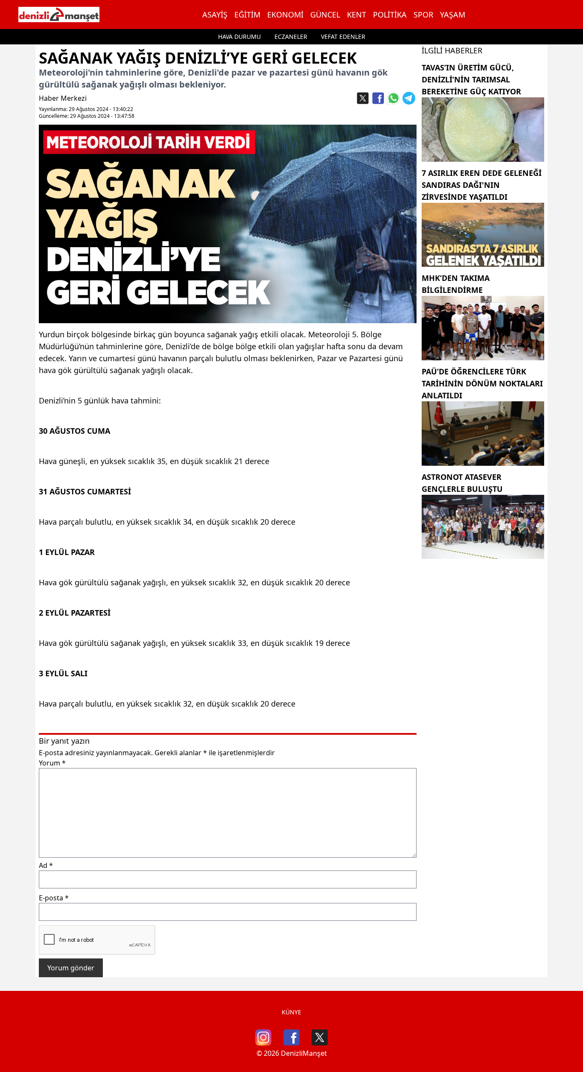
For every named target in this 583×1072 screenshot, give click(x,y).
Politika (390, 14)
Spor (423, 14)
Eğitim (247, 14)
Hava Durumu (239, 36)
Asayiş (214, 14)
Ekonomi (285, 14)
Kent (356, 14)
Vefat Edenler (343, 36)
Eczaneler (290, 36)
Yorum (52, 763)
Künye (291, 1012)
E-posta (54, 898)
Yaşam (452, 14)
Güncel (325, 14)
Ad (46, 865)
